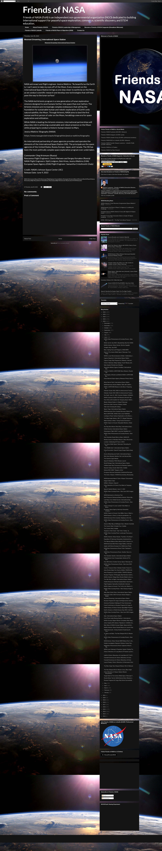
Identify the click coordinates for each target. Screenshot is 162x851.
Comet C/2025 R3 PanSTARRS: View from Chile (121, 283)
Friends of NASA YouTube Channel (110, 150)
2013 (104, 713)
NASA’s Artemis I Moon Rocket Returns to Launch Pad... (119, 627)
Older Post (92, 238)
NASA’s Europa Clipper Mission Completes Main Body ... (119, 620)
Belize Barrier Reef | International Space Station (116, 382)
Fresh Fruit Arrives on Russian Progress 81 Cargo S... (118, 605)
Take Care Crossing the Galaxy (112, 406)
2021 (104, 695)
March (106, 688)
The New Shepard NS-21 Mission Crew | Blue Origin (118, 669)
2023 (104, 319)
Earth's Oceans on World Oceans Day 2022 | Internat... (118, 610)
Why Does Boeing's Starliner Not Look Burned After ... (118, 456)
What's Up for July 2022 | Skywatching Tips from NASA (118, 342)
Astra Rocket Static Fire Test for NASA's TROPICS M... (118, 570)
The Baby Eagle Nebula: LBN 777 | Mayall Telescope (118, 418)
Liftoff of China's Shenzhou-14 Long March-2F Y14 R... (118, 655)
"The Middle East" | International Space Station (116, 448)
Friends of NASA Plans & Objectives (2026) (59, 30)
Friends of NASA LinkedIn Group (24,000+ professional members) (118, 137)
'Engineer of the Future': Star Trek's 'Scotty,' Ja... (117, 530)
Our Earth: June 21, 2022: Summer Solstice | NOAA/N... (119, 395)
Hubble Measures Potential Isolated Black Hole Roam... (118, 581)
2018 (104, 702)
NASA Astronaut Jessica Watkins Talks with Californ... (118, 384)
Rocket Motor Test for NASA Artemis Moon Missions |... (118, 678)
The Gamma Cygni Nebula (111, 458)
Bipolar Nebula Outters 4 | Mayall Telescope (115, 402)
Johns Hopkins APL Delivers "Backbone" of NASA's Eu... (119, 623)
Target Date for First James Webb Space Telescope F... (118, 675)
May (105, 683)
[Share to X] (47, 187)
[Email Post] (41, 187)
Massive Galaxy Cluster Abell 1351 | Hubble (115, 467)
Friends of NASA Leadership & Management (66, 27)
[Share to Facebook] (49, 187)
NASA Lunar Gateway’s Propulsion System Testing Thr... (119, 649)
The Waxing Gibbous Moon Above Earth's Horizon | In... (119, 541)
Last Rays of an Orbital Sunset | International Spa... (117, 499)
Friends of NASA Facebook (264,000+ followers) (114, 132)
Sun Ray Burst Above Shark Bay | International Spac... (118, 426)
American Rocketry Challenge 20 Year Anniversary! (117, 603)
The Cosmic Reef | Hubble (111, 528)
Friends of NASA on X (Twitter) (109, 147)
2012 (104, 716)
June (105, 337)
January (106, 692)
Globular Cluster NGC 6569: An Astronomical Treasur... (118, 390)
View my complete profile (107, 195)
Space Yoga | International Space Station (115, 409)
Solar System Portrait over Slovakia (113, 365)
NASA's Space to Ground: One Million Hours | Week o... (119, 513)
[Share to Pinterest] (51, 187)
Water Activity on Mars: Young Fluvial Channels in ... (118, 420)
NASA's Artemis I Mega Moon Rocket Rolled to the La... (118, 577)
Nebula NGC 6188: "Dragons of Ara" (113, 470)
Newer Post (27, 238)
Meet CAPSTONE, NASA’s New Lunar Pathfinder (117, 413)
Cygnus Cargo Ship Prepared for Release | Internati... (118, 360)
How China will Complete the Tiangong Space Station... (118, 399)
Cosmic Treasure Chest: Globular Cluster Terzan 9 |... (118, 568)
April (105, 685)
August (106, 332)
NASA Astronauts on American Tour (113, 495)
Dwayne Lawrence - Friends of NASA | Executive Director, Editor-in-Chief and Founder (119, 188)
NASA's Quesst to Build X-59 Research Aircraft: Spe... (118, 397)
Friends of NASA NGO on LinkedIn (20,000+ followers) (115, 140)
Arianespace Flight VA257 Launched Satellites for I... (118, 431)
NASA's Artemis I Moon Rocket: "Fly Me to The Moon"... (119, 536)
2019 (104, 700)
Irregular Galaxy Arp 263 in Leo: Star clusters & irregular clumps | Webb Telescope (120, 263)
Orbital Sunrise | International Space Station (115, 429)
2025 (104, 314)
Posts (104, 795)
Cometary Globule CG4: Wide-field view (111, 280)
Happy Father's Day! (109, 480)
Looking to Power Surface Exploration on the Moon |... (118, 416)
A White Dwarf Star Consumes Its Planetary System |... (118, 465)
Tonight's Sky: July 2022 (110, 347)
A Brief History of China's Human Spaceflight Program (118, 607)
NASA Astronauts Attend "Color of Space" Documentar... (119, 478)
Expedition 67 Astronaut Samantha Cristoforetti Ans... (118, 539)
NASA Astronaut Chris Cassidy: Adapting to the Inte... (118, 517)
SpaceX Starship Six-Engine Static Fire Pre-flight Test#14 (116, 291)
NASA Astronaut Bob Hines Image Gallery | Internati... (118, 543)
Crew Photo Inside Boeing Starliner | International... (117, 618)
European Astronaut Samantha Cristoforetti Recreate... (118, 472)
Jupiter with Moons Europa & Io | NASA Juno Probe (117, 546)
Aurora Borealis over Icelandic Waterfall (118, 237)
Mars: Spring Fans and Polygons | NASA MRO (116, 349)
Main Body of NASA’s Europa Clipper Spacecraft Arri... (118, 625)
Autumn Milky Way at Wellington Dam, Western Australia (119, 523)
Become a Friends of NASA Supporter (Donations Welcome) (104, 27)
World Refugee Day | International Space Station (117, 463)
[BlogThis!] (46, 187)
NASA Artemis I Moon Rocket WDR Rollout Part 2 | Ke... (119, 641)
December (107, 323)
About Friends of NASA (40, 27)
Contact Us (80, 30)
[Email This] (44, 187)
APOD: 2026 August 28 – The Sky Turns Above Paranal (116, 220)
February (107, 690)
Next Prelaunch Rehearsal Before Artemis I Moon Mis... (118, 497)
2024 (104, 316)
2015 (104, 709)
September (107, 330)
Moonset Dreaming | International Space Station (117, 598)
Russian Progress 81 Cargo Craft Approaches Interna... (118, 600)
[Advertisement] (119, 775)
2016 (104, 707)
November (107, 325)
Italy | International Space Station (113, 616)
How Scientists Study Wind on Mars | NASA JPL (116, 437)
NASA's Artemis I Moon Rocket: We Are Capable (117, 345)
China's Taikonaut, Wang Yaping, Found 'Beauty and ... (118, 362)
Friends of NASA (54, 9)
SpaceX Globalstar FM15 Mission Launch (115, 461)
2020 (104, 697)
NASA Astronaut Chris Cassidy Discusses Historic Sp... (118, 411)
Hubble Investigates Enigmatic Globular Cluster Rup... (118, 643)
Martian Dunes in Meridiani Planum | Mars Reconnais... (118, 439)
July (105, 334)
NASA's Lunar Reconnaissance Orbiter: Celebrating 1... (118, 356)
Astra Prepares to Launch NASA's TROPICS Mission (118, 572)
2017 (104, 704)
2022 (104, 321)
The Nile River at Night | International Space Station (117, 579)
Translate (130, 303)
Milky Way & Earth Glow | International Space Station (118, 592)
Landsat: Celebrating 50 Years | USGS (114, 442)
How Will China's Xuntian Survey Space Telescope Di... (118, 561)
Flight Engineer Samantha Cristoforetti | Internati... (117, 584)
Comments (106, 798)
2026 (104, 312)
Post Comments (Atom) (63, 243)
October (106, 328)
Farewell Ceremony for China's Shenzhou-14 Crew (117, 657)
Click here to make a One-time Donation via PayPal (114, 174)
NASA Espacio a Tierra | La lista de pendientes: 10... (118, 515)
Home (27, 27)
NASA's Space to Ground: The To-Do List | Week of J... (118, 586)
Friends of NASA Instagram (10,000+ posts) (112, 134)
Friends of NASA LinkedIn (33, 30)
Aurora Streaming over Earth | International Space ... (118, 454)
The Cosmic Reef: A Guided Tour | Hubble (115, 526)
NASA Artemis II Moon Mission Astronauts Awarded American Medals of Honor (121, 254)
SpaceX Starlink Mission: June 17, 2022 (114, 489)
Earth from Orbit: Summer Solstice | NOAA (115, 404)
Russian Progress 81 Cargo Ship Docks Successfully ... (118, 680)
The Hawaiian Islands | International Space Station (117, 555)
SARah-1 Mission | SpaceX (111, 483)
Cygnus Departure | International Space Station (116, 358)
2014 (104, 711)
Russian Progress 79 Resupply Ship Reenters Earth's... (118, 574)
